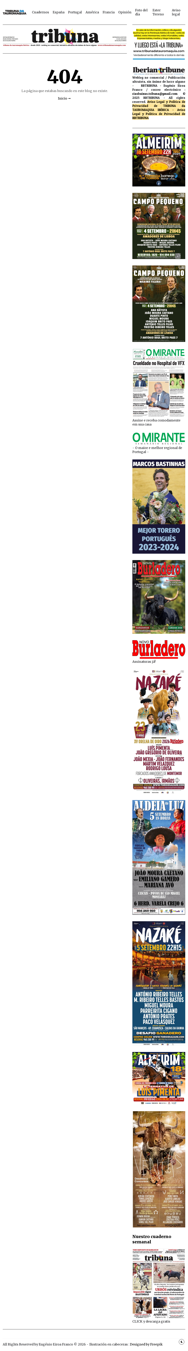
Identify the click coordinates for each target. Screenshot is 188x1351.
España (58, 12)
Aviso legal (176, 12)
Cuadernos (40, 12)
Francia (109, 12)
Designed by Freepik (146, 1344)
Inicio (62, 98)
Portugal (75, 12)
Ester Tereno (158, 12)
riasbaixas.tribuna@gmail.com (155, 94)
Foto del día (141, 12)
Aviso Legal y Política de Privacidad (158, 112)
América (92, 12)
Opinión (124, 12)
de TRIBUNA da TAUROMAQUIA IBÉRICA (158, 108)
